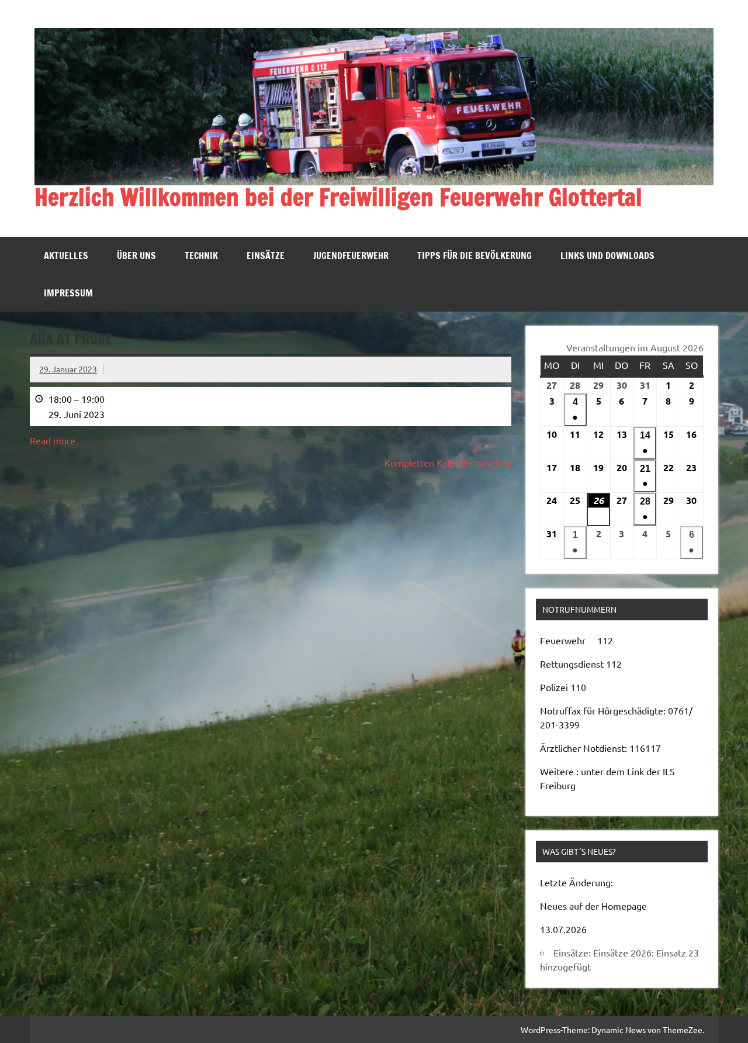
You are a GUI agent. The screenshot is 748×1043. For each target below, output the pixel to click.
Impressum (68, 292)
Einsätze (266, 255)
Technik (201, 255)
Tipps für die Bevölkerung (474, 255)
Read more (52, 440)
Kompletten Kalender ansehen (448, 462)
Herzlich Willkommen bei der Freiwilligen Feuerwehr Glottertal (338, 196)
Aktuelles (66, 255)
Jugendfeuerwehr (351, 255)
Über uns (136, 255)
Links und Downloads (607, 255)
